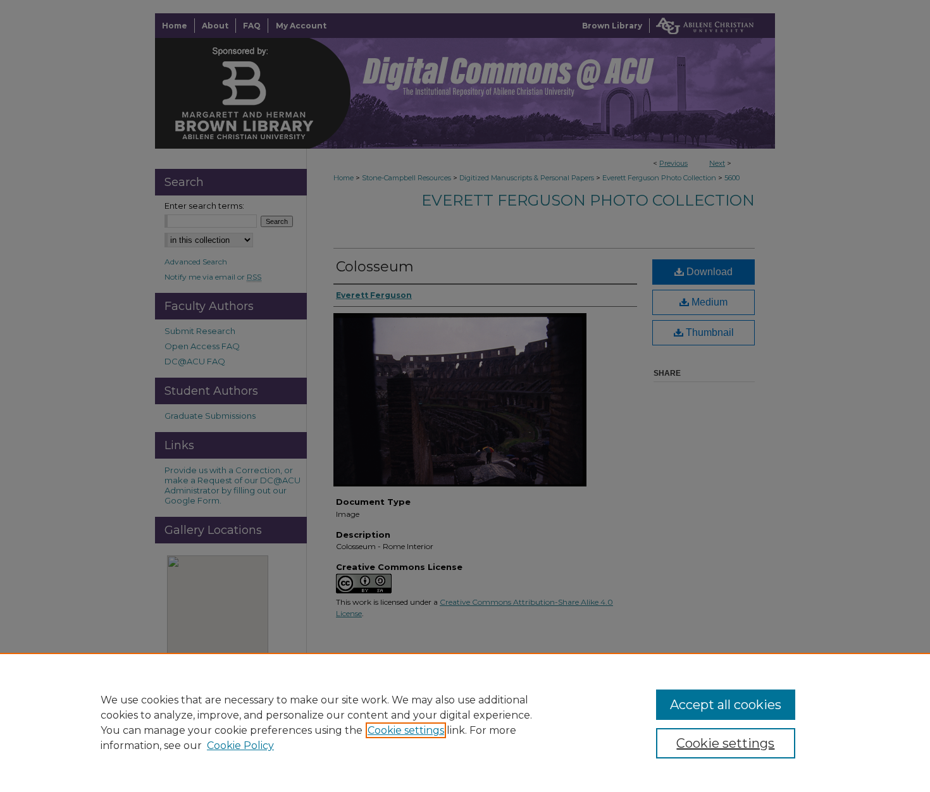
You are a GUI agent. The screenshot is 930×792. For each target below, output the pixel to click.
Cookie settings (406, 730)
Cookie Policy (240, 745)
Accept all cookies (725, 704)
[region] (465, 722)
